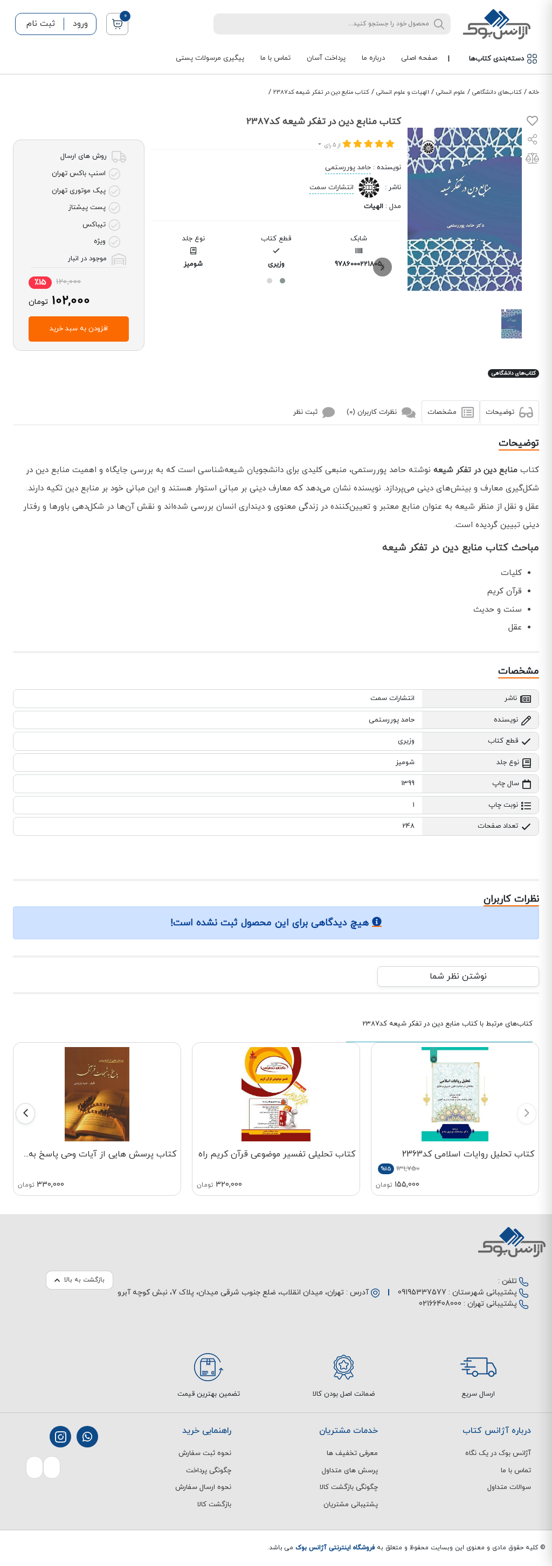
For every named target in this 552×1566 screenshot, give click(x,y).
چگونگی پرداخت (208, 1470)
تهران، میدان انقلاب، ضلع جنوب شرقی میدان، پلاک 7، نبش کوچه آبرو (231, 1292)
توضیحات (501, 412)
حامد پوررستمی (348, 167)
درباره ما (373, 58)
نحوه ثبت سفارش (204, 1453)
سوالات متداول (509, 1487)
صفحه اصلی (419, 58)
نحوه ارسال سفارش (203, 1487)
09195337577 (422, 1292)
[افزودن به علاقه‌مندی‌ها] (532, 123)
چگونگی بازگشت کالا (349, 1487)
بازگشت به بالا (84, 1280)
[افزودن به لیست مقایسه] (532, 160)
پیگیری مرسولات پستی (210, 58)
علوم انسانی (450, 92)
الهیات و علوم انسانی (402, 92)
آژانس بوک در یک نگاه (498, 1453)
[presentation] (382, 267)
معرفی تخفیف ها (352, 1453)
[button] (282, 280)
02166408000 (440, 1304)
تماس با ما (275, 58)
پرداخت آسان (326, 58)
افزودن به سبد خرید (79, 329)
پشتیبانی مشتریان (350, 1504)
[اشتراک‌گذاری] (532, 141)
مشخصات (443, 412)
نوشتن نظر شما (458, 976)
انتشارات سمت (331, 187)
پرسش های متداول (350, 1470)
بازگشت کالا (214, 1504)
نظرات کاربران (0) (373, 412)
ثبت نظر (306, 412)
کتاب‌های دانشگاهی (497, 92)
